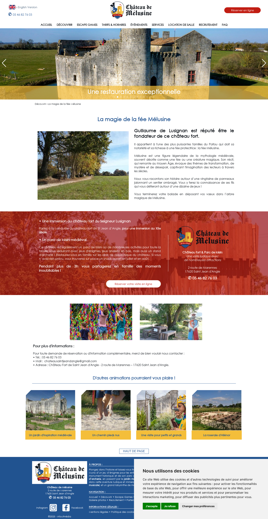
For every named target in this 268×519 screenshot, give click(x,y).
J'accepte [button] (152, 506)
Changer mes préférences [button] (198, 506)
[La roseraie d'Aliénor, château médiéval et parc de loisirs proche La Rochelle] (216, 429)
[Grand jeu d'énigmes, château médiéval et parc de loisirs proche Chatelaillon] (161, 429)
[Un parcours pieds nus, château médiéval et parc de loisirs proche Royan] (106, 429)
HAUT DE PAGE (134, 451)
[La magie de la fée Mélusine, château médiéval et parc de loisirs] (101, 339)
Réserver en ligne (242, 10)
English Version (27, 7)
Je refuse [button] (170, 506)
